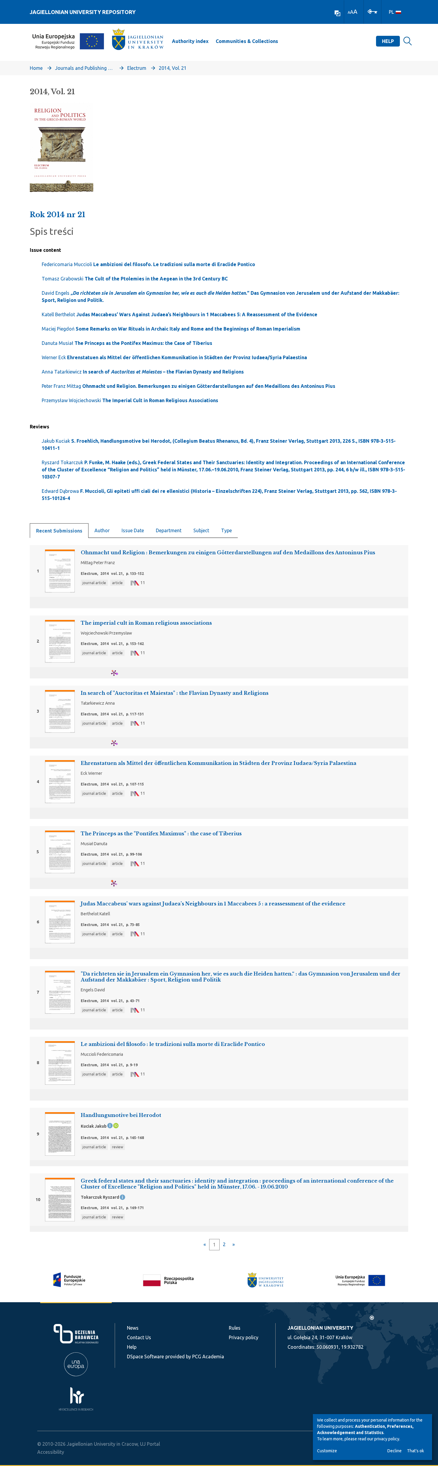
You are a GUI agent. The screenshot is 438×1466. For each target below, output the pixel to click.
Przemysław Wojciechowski (130, 400)
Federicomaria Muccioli (148, 264)
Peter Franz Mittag (188, 386)
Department (168, 530)
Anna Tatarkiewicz (143, 371)
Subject (201, 530)
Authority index (190, 41)
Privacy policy (243, 1337)
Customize (327, 1450)
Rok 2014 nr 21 (57, 214)
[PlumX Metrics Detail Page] (117, 673)
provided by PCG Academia (194, 1356)
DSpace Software (145, 1356)
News (133, 1328)
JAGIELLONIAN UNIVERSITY (320, 1328)
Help (388, 41)
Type (226, 530)
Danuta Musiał (127, 343)
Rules (234, 1328)
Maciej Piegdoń (171, 328)
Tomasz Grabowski (135, 278)
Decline (394, 1450)
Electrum (136, 68)
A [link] (349, 12)
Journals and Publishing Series (85, 68)
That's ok (415, 1450)
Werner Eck (174, 357)
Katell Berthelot (179, 314)
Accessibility (50, 1452)
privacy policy (386, 1438)
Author (102, 530)
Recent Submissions (59, 530)
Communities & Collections (247, 41)
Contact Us (139, 1337)
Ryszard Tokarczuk (223, 469)
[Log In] (372, 11)
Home (36, 68)
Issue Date (133, 530)
